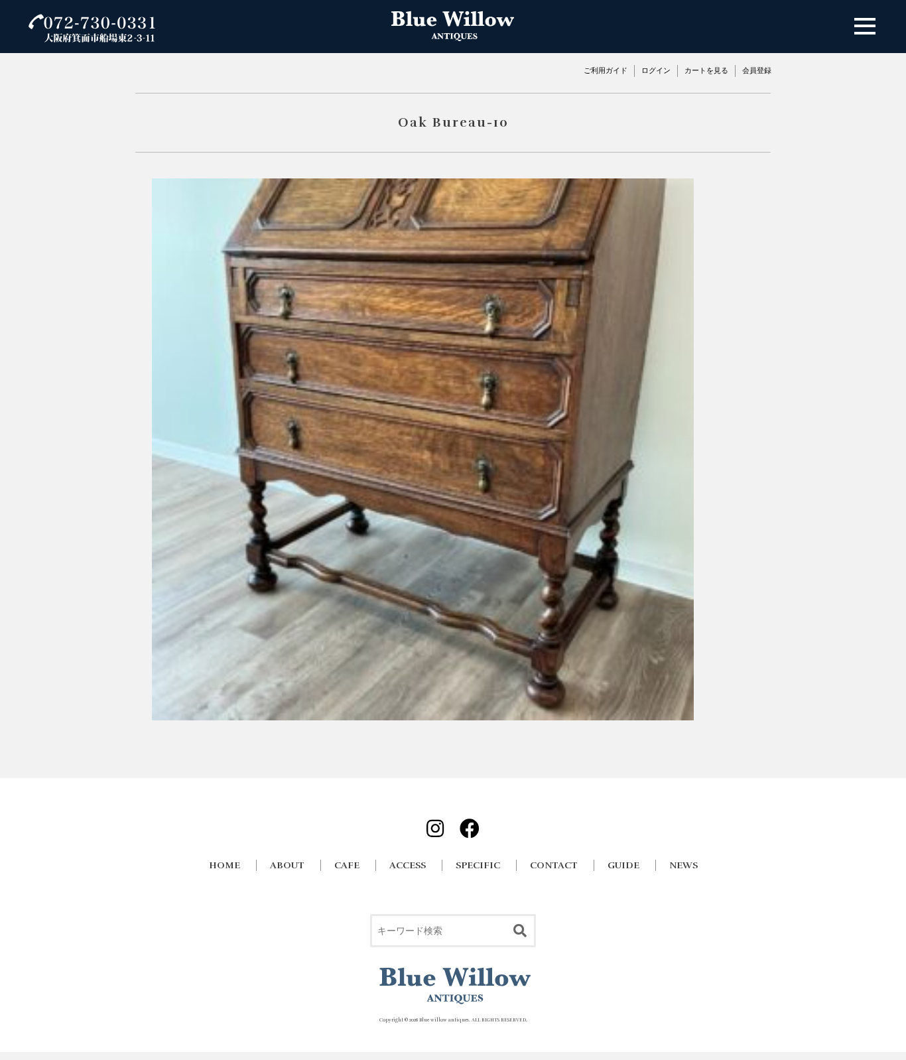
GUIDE (623, 865)
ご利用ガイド (605, 70)
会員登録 (756, 70)
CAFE (346, 865)
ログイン (656, 70)
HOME (224, 865)
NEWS (683, 865)
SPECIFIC (478, 865)
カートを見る (706, 70)
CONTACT (554, 865)
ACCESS (407, 865)
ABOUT (287, 865)
